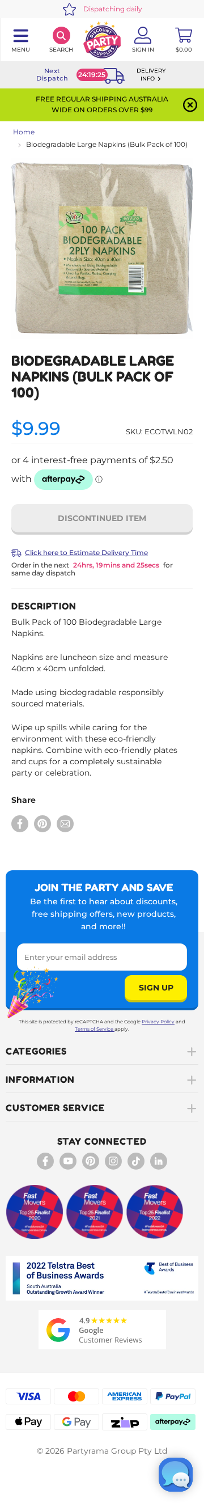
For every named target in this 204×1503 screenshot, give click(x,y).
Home (24, 132)
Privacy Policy (158, 1021)
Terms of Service (94, 1029)
